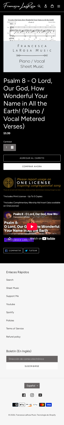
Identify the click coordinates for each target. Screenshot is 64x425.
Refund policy (13, 336)
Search (9, 279)
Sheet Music (12, 288)
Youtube (10, 304)
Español (31, 385)
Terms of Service (15, 328)
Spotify (10, 312)
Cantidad (7, 142)
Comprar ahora (32, 166)
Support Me (12, 296)
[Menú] (58, 6)
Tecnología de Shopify (46, 415)
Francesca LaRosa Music (26, 415)
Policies (10, 320)
